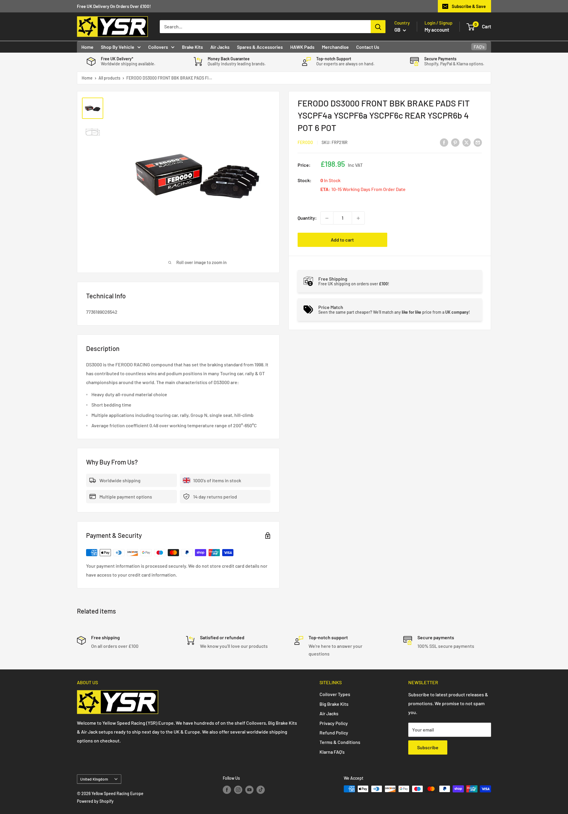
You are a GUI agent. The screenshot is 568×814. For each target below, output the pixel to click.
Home (87, 47)
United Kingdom (94, 778)
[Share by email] (478, 142)
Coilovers (158, 47)
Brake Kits (192, 47)
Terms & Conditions (340, 742)
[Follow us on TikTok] (260, 789)
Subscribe (427, 747)
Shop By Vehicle (117, 47)
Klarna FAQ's (332, 752)
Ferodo (305, 142)
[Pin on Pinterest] (455, 142)
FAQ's (479, 46)
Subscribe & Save (469, 6)
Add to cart (342, 240)
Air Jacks (220, 47)
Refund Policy (334, 732)
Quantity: (307, 218)
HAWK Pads (302, 47)
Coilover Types (335, 694)
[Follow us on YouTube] (249, 789)
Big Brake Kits (334, 704)
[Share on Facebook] (444, 142)
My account (437, 30)
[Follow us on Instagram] (238, 789)
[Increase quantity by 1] (358, 218)
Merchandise (335, 47)
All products (109, 77)
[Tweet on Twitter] (466, 142)
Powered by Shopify (95, 801)
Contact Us (367, 47)
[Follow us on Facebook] (227, 789)
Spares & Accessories (260, 47)
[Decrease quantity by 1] (327, 218)
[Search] (378, 26)
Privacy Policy (334, 723)
